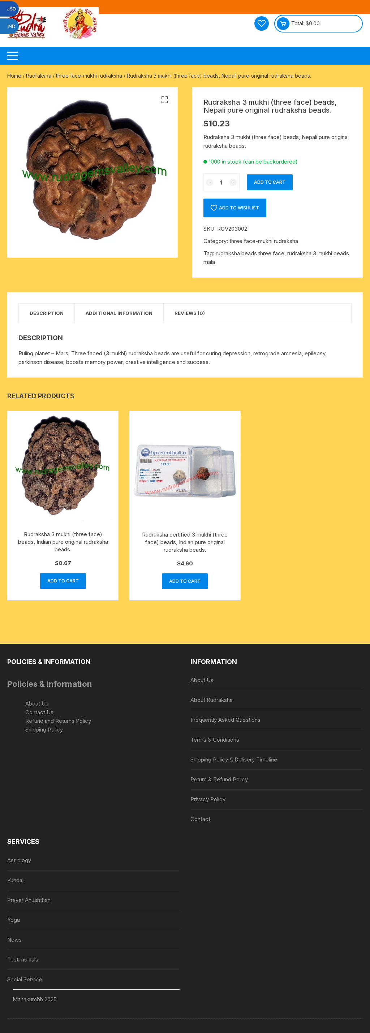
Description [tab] (47, 313)
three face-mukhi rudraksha (89, 76)
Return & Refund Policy (219, 779)
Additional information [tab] (119, 313)
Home (14, 76)
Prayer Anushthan (29, 900)
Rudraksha (38, 76)
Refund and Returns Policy (58, 720)
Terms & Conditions (214, 739)
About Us (36, 703)
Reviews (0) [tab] (190, 313)
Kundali (16, 880)
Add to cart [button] (63, 580)
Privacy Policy (207, 799)
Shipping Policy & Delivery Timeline (233, 759)
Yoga (13, 919)
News (14, 939)
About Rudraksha (211, 699)
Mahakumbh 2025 (35, 999)
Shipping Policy (44, 729)
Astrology (19, 860)
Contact (200, 819)
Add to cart (269, 182)
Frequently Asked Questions (225, 719)
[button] (164, 100)
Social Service (24, 979)
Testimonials (22, 959)
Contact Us (39, 712)
